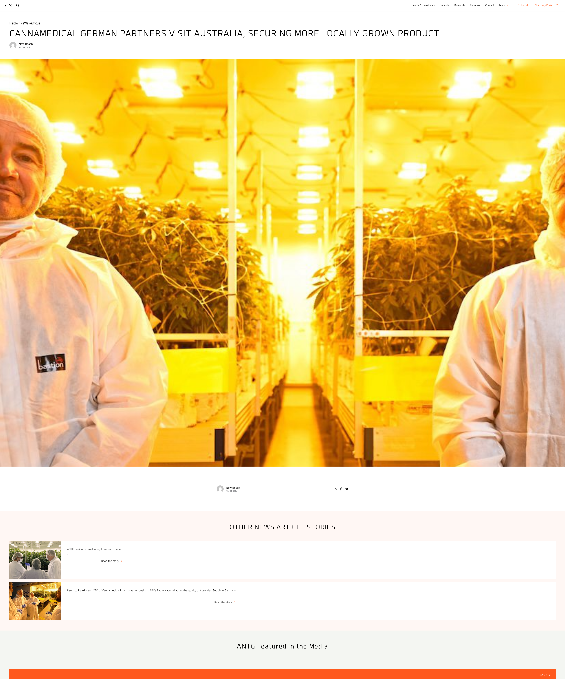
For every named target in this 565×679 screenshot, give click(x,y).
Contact (489, 5)
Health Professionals (423, 5)
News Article (30, 23)
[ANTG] (12, 5)
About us (475, 5)
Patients (444, 5)
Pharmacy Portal (544, 5)
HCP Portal (522, 5)
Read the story (110, 560)
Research (459, 5)
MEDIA (13, 23)
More (502, 5)
